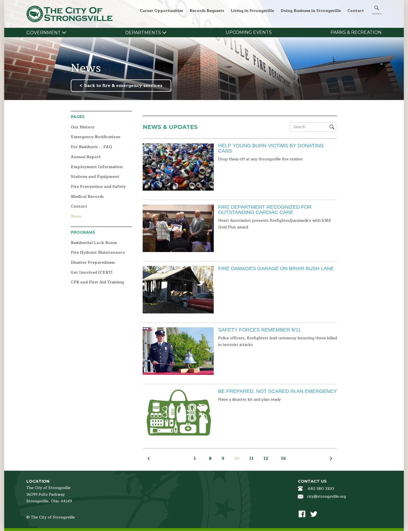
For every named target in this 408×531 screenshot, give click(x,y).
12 (265, 458)
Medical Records (87, 197)
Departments (143, 32)
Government (43, 32)
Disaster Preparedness (93, 263)
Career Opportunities (161, 11)
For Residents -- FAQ (91, 147)
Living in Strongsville (252, 11)
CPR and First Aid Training (97, 282)
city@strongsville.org (326, 496)
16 (283, 458)
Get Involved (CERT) (91, 273)
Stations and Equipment (95, 177)
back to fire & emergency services (123, 85)
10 (237, 458)
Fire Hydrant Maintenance (98, 253)
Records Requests (207, 11)
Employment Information (97, 167)
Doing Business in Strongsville (311, 11)
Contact (355, 11)
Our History (82, 127)
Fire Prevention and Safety (98, 187)
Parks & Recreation (356, 32)
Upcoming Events (249, 32)
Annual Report (86, 157)
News (76, 217)
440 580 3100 (321, 488)
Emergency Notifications (95, 137)
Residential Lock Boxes (94, 243)
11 (251, 458)
